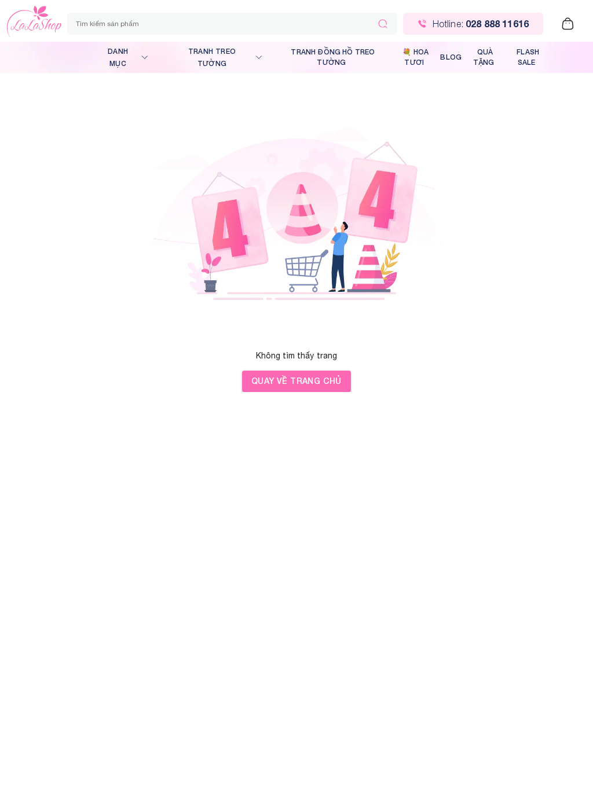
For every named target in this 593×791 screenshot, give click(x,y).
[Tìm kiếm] (382, 24)
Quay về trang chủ (296, 381)
